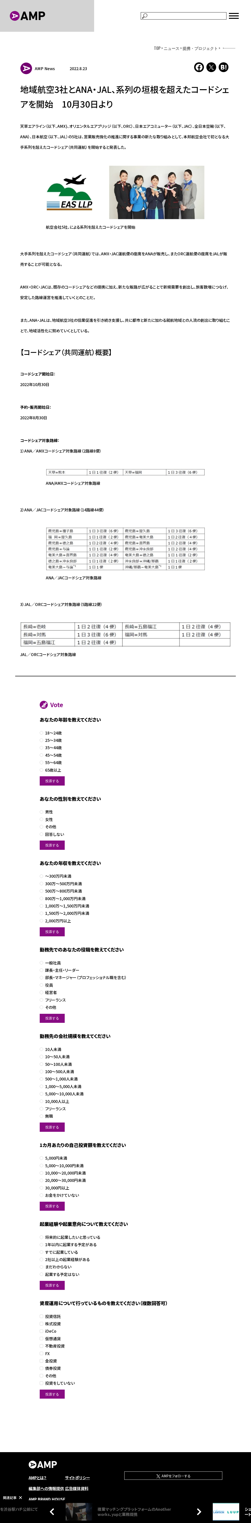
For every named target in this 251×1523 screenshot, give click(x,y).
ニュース (171, 48)
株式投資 (53, 1323)
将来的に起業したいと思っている (72, 1237)
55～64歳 (53, 762)
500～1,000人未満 (61, 1078)
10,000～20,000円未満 (65, 1173)
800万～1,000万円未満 (65, 898)
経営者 (51, 992)
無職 (49, 1116)
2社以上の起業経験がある (67, 1259)
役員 (49, 985)
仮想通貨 (53, 1338)
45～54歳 (53, 755)
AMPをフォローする (176, 1475)
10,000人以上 (57, 1101)
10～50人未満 (57, 1056)
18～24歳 (53, 732)
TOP (157, 48)
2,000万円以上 (58, 920)
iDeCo (50, 1331)
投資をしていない (60, 1383)
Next (197, 1511)
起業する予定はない (62, 1274)
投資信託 (53, 1316)
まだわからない (58, 1266)
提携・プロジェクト (200, 48)
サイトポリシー (77, 1477)
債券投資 (53, 1368)
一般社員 (53, 962)
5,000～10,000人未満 (64, 1093)
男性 (49, 811)
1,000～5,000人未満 (63, 1086)
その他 (50, 826)
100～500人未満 (59, 1071)
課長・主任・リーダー (62, 970)
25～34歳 (53, 740)
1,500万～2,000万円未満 (67, 913)
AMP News (45, 68)
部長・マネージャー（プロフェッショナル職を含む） (86, 977)
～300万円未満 (58, 876)
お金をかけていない (62, 1195)
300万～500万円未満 (63, 883)
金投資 (51, 1360)
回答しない (54, 834)
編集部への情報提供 (46, 1488)
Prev (53, 1511)
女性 (49, 819)
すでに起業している (61, 1252)
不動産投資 (55, 1346)
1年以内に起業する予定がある (71, 1244)
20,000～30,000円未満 (65, 1180)
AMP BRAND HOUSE (47, 1499)
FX (47, 1353)
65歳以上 (53, 770)
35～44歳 (53, 747)
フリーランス (55, 1000)
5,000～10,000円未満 (64, 1165)
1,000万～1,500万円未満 (67, 905)
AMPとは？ (38, 1477)
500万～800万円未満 (63, 891)
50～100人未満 (58, 1064)
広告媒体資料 (76, 1488)
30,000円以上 (57, 1187)
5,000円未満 (56, 1158)
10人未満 (53, 1049)
